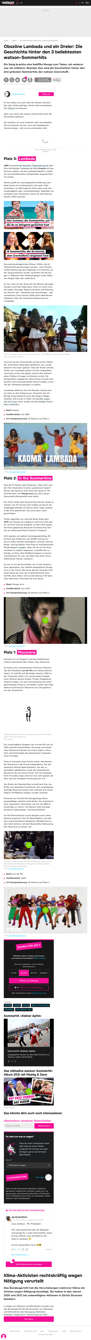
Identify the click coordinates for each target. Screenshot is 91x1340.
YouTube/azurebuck (16, 869)
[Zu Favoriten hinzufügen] (30, 79)
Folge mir (46, 94)
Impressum (53, 1331)
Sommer (9, 1009)
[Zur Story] (45, 1297)
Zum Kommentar (18, 1255)
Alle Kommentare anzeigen (29, 1264)
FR (82, 3)
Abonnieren (44, 1126)
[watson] (8, 2)
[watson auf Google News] (57, 79)
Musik (26, 1005)
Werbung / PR (30, 1331)
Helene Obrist (18, 94)
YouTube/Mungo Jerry (17, 646)
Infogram (46, 151)
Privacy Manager (45, 1334)
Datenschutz (75, 1331)
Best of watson (40, 1005)
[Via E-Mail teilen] (17, 79)
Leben (14, 40)
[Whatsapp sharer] (15, 1061)
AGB (64, 1331)
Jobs (42, 1331)
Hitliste (11, 108)
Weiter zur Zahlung (28, 980)
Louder (22, 547)
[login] (3, 1336)
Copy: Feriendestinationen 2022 (45, 150)
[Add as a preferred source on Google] (42, 79)
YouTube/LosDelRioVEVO (17, 936)
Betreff (9, 1160)
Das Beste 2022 (24, 1009)
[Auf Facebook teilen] (6, 79)
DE (76, 3)
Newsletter (15, 1331)
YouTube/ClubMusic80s (17, 472)
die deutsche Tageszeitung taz (33, 165)
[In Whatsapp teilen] (11, 79)
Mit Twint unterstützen (32, 987)
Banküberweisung (39, 993)
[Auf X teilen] (12, 1061)
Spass (6, 40)
